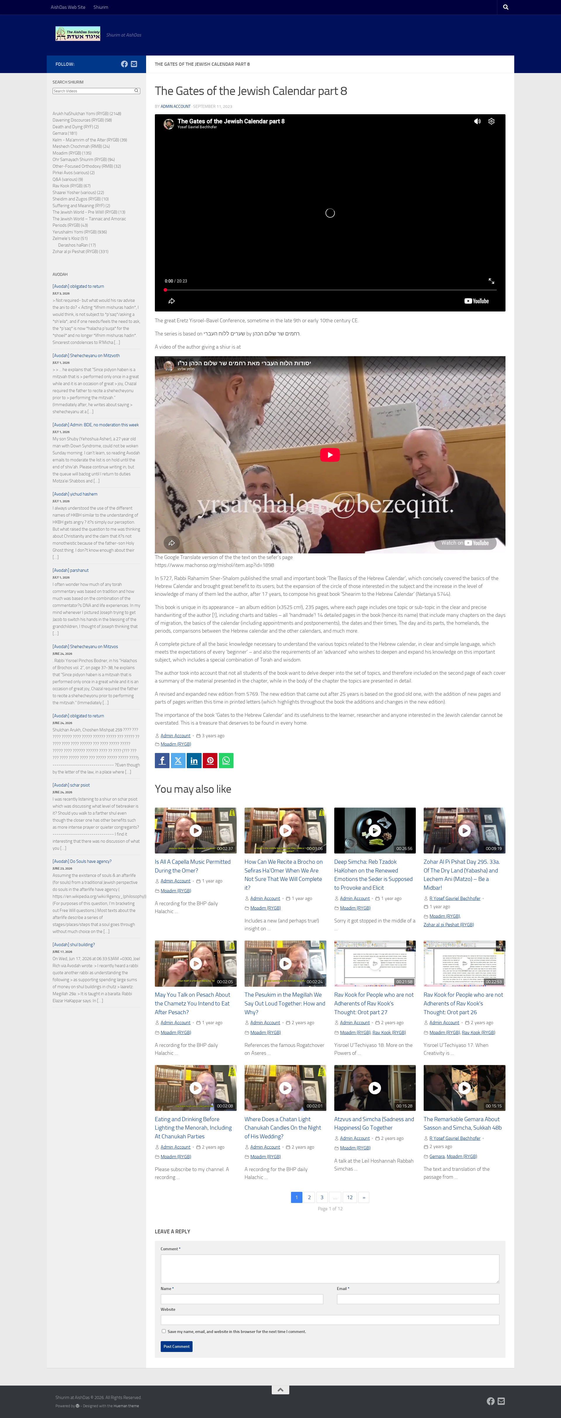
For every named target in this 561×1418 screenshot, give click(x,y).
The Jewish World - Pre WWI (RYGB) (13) (89, 212)
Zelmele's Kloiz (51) (70, 238)
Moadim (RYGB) (176, 744)
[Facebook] (162, 760)
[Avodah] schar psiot (71, 785)
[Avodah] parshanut (71, 570)
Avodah (60, 274)
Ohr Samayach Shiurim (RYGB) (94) (84, 159)
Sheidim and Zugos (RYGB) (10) (81, 199)
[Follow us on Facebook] (124, 63)
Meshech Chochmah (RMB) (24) (81, 146)
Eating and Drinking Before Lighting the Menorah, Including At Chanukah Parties (193, 1128)
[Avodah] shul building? (74, 944)
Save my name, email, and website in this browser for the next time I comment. (237, 1331)
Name (167, 1288)
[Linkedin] (194, 760)
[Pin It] (210, 760)
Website (168, 1309)
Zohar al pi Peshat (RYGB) (449, 924)
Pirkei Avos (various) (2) (74, 172)
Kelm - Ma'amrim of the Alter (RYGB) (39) (90, 140)
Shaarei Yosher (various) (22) (78, 192)
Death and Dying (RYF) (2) (76, 126)
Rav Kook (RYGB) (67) (72, 185)
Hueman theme (126, 1406)
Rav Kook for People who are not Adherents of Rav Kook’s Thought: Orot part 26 (463, 1003)
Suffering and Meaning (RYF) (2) (81, 205)
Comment (171, 1248)
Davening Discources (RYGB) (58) (82, 120)
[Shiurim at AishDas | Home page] (78, 33)
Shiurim (101, 7)
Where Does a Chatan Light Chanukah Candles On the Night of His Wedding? (283, 1128)
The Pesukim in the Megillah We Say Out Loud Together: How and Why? (285, 1003)
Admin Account (176, 106)
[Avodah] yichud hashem (75, 494)
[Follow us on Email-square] (133, 63)
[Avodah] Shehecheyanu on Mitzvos (85, 646)
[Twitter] (178, 760)
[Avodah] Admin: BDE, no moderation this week (96, 424)
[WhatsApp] (226, 760)
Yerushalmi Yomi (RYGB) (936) (80, 232)
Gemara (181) (65, 133)
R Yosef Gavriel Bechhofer (455, 898)
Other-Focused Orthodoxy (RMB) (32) (87, 166)
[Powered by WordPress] (77, 1406)
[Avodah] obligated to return (78, 286)
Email (343, 1288)
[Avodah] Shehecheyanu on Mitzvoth (86, 355)
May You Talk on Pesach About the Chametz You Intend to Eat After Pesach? (192, 1003)
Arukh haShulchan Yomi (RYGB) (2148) (87, 113)
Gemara (437, 1156)
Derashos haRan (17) (77, 245)
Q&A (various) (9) (68, 179)
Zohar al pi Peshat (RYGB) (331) (80, 251)
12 (350, 1197)
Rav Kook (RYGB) (389, 1032)
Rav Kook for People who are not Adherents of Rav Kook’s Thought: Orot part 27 (374, 1003)
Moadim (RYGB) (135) (72, 153)
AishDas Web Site (68, 7)
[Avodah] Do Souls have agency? (82, 861)
